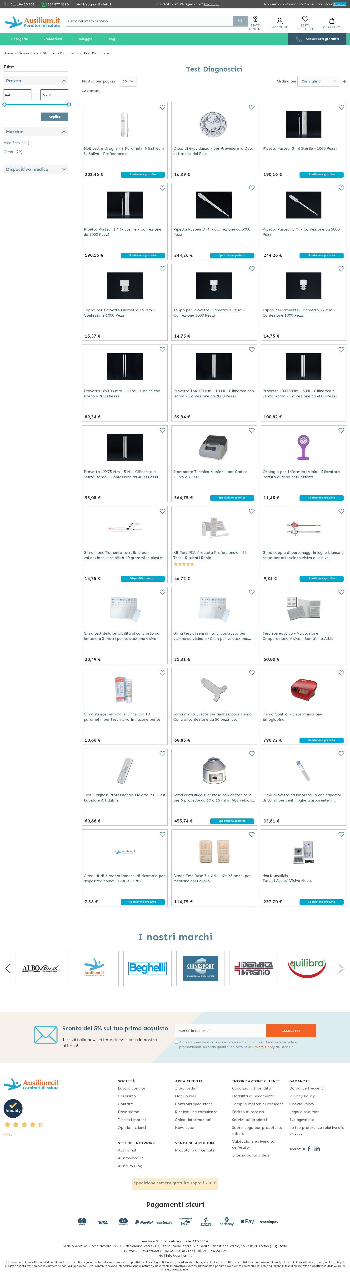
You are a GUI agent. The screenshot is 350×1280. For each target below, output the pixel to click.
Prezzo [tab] (13, 80)
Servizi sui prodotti (249, 1119)
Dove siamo (128, 1112)
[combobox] (157, 21)
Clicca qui (212, 4)
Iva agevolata (301, 1119)
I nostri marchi (132, 1119)
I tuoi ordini (186, 1088)
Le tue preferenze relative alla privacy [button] (316, 1130)
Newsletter (185, 1127)
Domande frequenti (306, 1088)
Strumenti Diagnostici (61, 53)
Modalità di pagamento (253, 1096)
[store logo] (32, 22)
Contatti (125, 1104)
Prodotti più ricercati (194, 1150)
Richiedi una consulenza (196, 1112)
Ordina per (287, 81)
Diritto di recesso (248, 1112)
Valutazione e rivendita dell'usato (253, 1144)
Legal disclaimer (304, 1112)
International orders (251, 1155)
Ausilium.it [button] (127, 1150)
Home (9, 53)
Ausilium (339, 4)
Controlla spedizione (194, 1104)
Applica (55, 117)
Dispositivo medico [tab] (27, 169)
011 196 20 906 (22, 4)
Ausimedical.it (130, 1158)
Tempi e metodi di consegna (258, 1104)
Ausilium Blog (130, 1166)
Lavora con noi (131, 1088)
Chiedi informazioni (193, 1119)
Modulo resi (185, 1096)
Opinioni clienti (132, 1127)
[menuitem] (19, 39)
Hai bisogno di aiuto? (94, 4)
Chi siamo (127, 1096)
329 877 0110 (58, 4)
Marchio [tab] (15, 131)
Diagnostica (28, 53)
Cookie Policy (301, 1104)
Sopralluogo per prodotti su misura (257, 1130)
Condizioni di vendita (251, 1088)
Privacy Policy (263, 1047)
